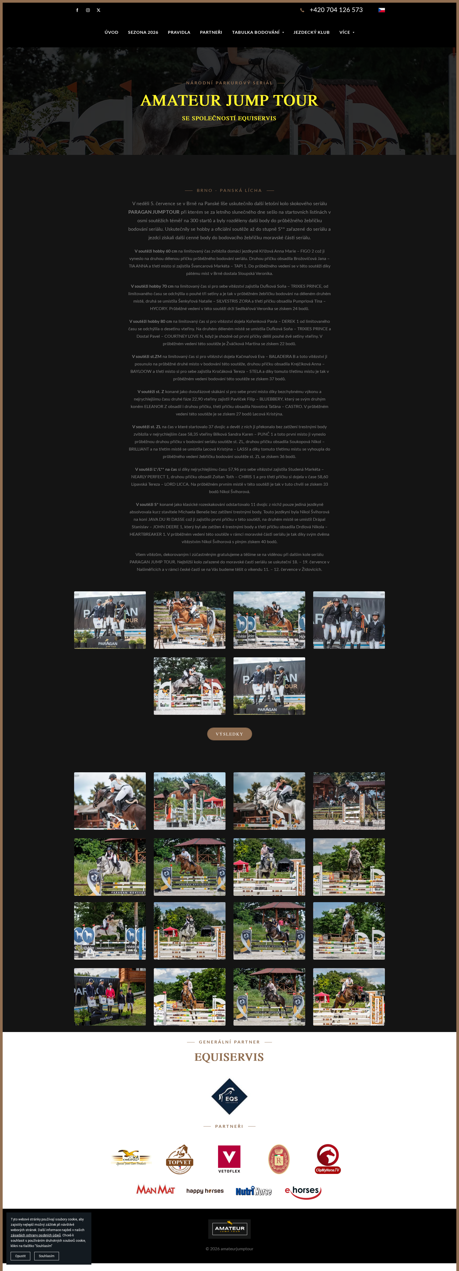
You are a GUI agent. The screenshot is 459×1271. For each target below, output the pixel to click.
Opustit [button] (20, 1256)
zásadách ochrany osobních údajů (36, 1235)
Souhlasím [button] (46, 1256)
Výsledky (230, 734)
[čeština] (382, 10)
